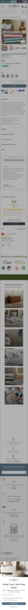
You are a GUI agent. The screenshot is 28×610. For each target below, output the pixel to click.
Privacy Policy (19, 598)
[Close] (26, 564)
